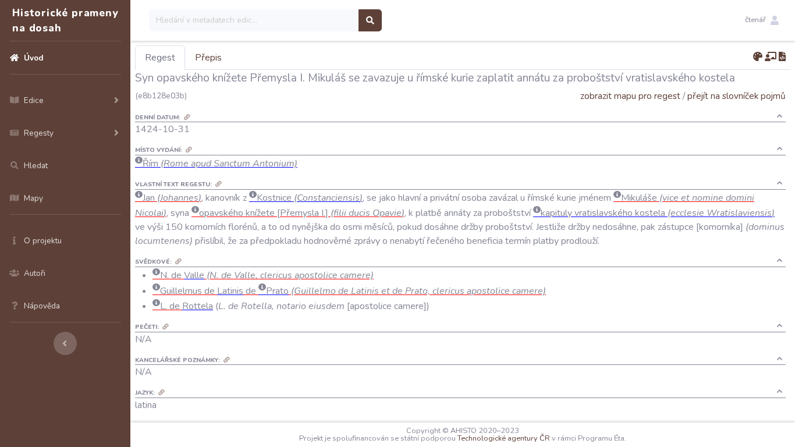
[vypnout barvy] (757, 57)
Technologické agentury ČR (503, 438)
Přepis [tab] (208, 57)
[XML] (782, 57)
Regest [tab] (160, 57)
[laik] (770, 57)
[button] (762, 20)
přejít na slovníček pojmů (736, 96)
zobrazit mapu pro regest (630, 96)
